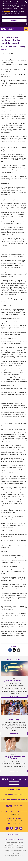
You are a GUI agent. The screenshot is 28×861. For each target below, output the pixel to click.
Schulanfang (14, 719)
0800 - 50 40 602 (15, 818)
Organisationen (5, 799)
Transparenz (20, 839)
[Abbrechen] (26, 2)
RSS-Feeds (14, 799)
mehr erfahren (14, 696)
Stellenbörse (11, 789)
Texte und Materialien (11, 794)
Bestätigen (14, 17)
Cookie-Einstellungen (10, 839)
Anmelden (14, 783)
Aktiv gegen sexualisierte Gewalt (14, 757)
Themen (18, 789)
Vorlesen (4, 49)
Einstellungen (14, 24)
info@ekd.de (15, 823)
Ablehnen (14, 20)
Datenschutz (7, 11)
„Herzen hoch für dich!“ (14, 681)
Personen (20, 794)
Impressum (10, 834)
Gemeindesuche (22, 799)
